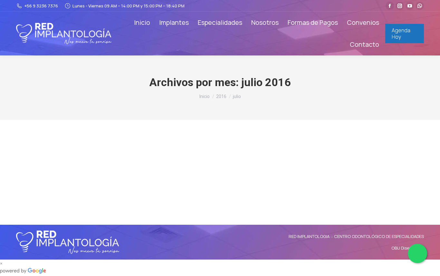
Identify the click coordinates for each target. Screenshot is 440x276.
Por (52, 165)
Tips (28, 165)
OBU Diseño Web (407, 248)
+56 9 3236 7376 (41, 6)
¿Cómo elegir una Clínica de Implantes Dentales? (97, 153)
